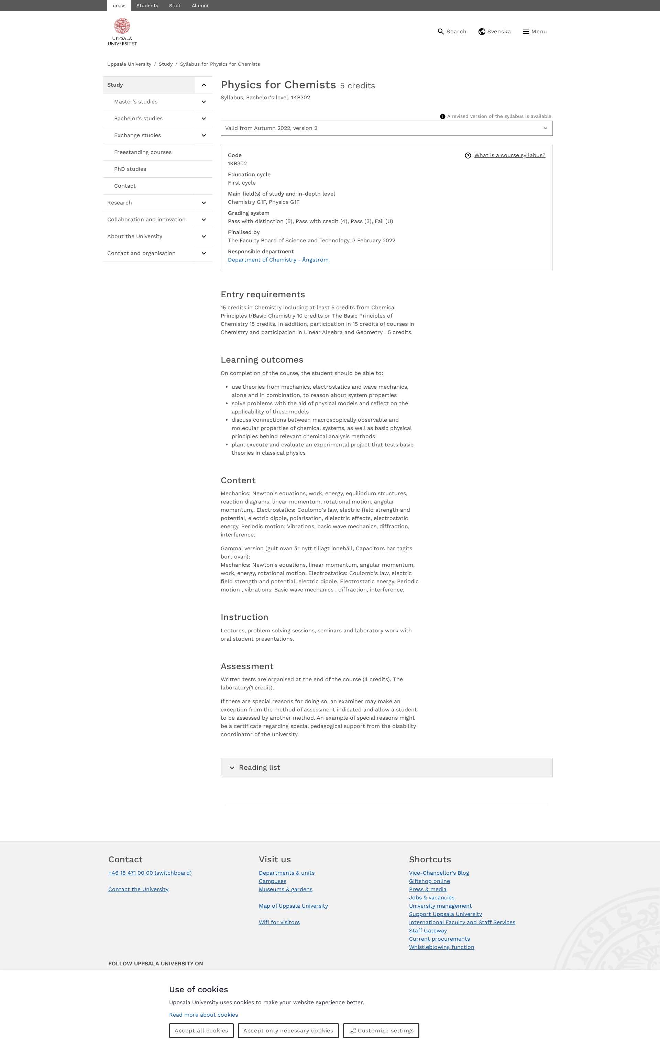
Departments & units (287, 873)
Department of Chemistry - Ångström (278, 259)
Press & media (428, 889)
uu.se (119, 5)
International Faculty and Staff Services (462, 922)
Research (119, 202)
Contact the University (138, 889)
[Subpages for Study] (203, 85)
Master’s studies (135, 101)
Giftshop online (429, 881)
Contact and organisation (141, 253)
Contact (125, 185)
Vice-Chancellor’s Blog (439, 873)
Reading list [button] (259, 767)
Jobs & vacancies (431, 897)
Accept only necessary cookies (288, 1030)
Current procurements (439, 938)
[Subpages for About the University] (203, 236)
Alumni (200, 5)
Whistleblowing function (441, 947)
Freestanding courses (143, 152)
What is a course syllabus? (510, 155)
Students (147, 5)
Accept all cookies (201, 1030)
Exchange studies (137, 135)
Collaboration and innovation (146, 219)
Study (166, 64)
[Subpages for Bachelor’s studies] (203, 118)
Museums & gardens (285, 889)
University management (440, 905)
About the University (134, 236)
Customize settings (386, 1030)
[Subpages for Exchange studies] (203, 135)
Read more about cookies (203, 1014)
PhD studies (130, 169)
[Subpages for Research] (203, 203)
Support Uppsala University (445, 914)
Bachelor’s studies (138, 118)
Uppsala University (129, 64)
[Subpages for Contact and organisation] (203, 253)
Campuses (272, 881)
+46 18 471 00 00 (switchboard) (150, 873)
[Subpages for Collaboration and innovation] (203, 219)
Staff (175, 5)
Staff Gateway (428, 930)
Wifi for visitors (279, 922)
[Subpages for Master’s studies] (203, 101)
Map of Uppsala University (293, 905)
